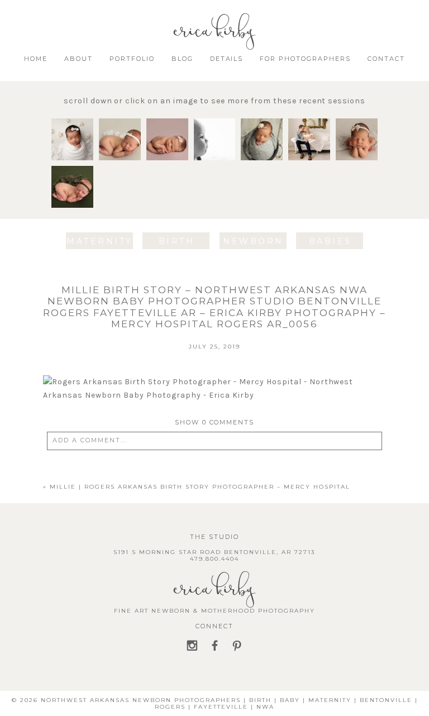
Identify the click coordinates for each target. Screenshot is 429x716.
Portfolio (132, 59)
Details (227, 59)
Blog (182, 59)
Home (35, 59)
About (78, 59)
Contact (386, 59)
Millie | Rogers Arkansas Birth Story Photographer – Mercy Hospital (200, 486)
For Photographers (305, 59)
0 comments (215, 422)
